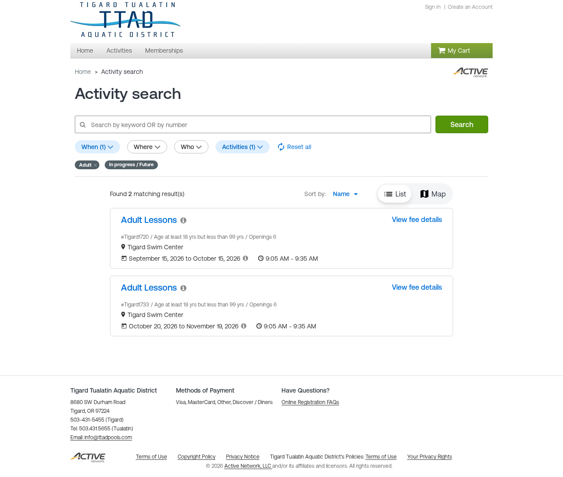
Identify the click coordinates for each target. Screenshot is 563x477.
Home (83, 71)
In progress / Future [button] (131, 164)
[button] (87, 164)
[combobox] (348, 193)
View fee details (417, 219)
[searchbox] (252, 124)
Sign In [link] (433, 7)
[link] (149, 220)
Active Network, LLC (248, 466)
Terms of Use (381, 457)
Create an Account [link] (470, 7)
